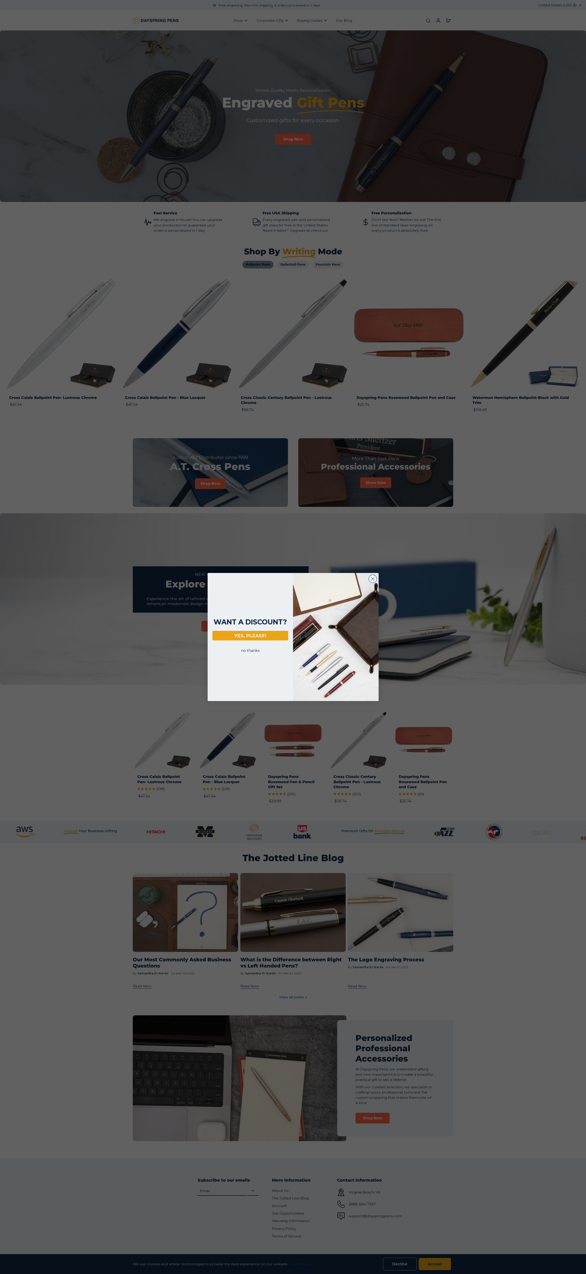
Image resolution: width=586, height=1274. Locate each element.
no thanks (250, 650)
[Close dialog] (373, 579)
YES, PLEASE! (250, 635)
